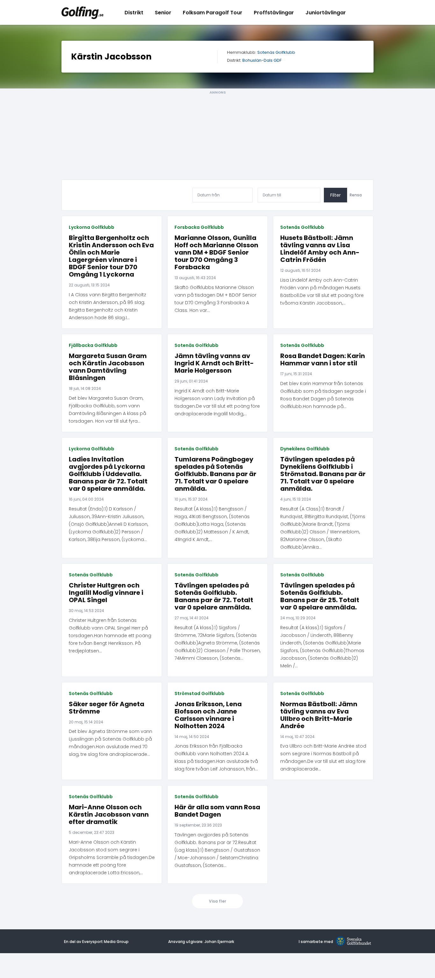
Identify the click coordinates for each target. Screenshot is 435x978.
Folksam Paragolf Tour (212, 12)
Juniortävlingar (325, 12)
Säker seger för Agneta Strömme (106, 707)
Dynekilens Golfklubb (305, 449)
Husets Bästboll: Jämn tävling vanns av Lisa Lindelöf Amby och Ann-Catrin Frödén (320, 249)
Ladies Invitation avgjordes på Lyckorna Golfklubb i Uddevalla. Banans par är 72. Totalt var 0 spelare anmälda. (108, 474)
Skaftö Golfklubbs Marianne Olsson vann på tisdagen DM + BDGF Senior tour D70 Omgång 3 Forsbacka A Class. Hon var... (215, 298)
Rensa (356, 195)
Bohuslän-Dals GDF (262, 60)
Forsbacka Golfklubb (199, 227)
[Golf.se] (352, 941)
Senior (163, 12)
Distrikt (134, 12)
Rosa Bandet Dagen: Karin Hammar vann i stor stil (322, 359)
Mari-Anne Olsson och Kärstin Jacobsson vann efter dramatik (109, 815)
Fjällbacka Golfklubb (93, 345)
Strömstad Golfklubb (200, 693)
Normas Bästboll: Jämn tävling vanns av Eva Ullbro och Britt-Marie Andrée (318, 715)
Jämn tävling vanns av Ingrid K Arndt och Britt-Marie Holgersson (214, 363)
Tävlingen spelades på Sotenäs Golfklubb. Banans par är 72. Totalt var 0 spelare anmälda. (214, 596)
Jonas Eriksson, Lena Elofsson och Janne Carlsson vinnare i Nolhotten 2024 (208, 715)
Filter (335, 195)
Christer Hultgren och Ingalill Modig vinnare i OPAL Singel (106, 593)
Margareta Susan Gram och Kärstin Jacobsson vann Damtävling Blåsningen (108, 367)
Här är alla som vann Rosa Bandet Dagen (217, 811)
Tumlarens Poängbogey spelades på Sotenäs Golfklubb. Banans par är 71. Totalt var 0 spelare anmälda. (215, 474)
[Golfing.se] (82, 12)
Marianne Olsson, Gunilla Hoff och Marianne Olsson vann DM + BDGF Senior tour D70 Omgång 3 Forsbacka (216, 252)
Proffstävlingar (274, 12)
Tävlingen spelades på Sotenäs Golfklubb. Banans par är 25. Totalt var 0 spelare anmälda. (319, 596)
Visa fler (217, 901)
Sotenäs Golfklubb (276, 52)
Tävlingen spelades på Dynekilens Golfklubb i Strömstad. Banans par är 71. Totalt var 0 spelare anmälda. (323, 474)
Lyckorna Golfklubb (91, 227)
